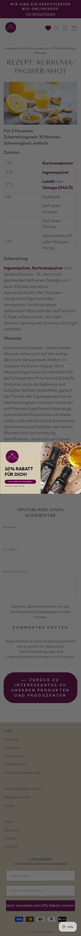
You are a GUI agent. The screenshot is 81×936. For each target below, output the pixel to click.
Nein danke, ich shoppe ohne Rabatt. (14, 485)
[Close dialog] (79, 444)
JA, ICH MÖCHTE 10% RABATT (20, 481)
